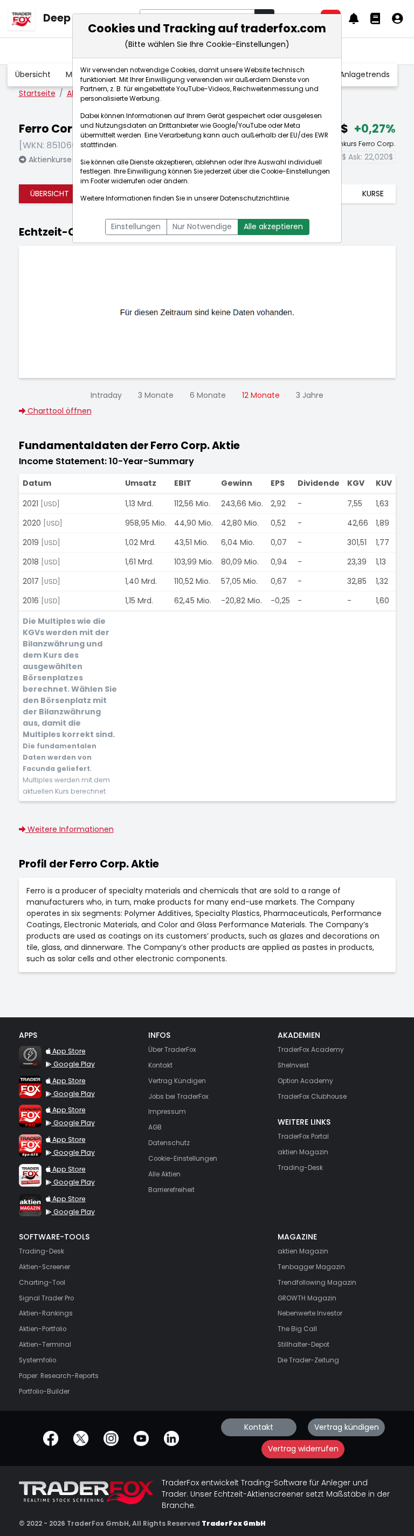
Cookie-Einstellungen (295, 171)
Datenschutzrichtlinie (254, 198)
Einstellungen (136, 226)
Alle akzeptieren (273, 226)
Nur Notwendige (202, 226)
